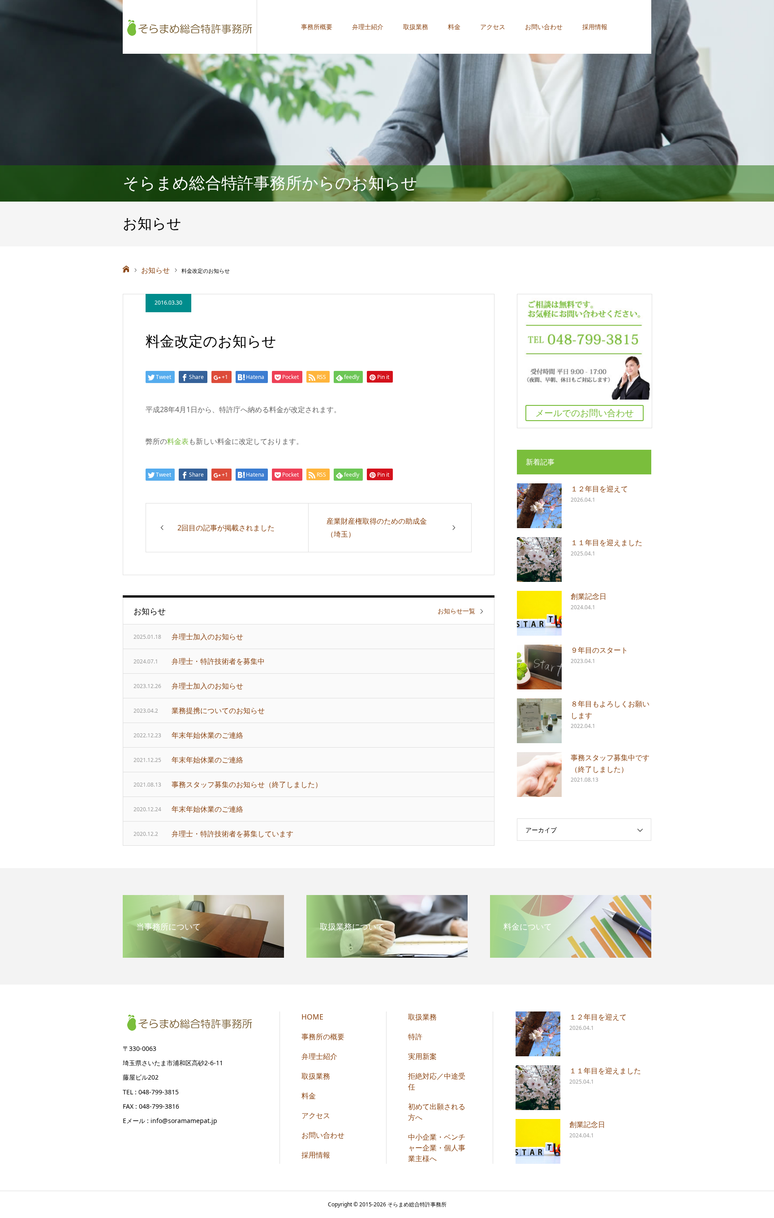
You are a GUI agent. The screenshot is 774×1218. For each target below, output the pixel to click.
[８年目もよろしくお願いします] (539, 720)
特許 (415, 1037)
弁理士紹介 (367, 26)
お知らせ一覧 (456, 611)
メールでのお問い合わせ (584, 413)
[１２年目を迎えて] (539, 505)
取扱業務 (415, 26)
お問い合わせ (544, 26)
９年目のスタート (599, 650)
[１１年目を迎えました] (539, 559)
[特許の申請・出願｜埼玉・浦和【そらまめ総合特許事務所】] (190, 27)
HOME (312, 1017)
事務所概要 (316, 26)
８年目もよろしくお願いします (610, 709)
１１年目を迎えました (606, 542)
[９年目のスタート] (539, 667)
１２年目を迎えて (599, 489)
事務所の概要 (322, 1037)
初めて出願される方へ (436, 1112)
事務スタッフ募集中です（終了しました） (610, 763)
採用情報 (594, 26)
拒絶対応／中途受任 (436, 1081)
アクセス (492, 26)
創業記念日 (588, 596)
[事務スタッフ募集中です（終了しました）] (539, 774)
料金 (454, 26)
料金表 (178, 441)
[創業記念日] (539, 613)
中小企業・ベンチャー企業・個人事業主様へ (436, 1147)
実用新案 (422, 1056)
